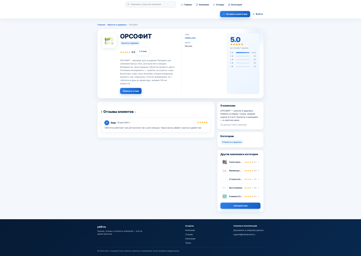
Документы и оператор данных (248, 230)
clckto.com (190, 38)
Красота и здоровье (117, 25)
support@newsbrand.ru (244, 234)
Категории (236, 4)
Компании (204, 4)
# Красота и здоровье (232, 142)
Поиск (188, 243)
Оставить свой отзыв (236, 14)
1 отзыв (143, 51)
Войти (259, 14)
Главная (188, 4)
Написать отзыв (131, 91)
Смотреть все (240, 205)
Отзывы (220, 4)
